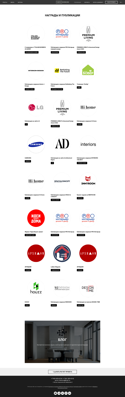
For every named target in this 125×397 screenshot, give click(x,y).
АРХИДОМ (28, 267)
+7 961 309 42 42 (68, 378)
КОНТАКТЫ (87, 2)
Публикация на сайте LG (32, 121)
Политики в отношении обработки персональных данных (60, 386)
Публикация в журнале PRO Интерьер (62, 232)
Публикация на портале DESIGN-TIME (88, 302)
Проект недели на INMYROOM (86, 195)
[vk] (62, 393)
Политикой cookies (77, 386)
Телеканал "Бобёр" (82, 84)
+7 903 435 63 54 (56, 378)
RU (120, 2)
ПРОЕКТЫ (5, 2)
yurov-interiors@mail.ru (62, 380)
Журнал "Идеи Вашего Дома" (34, 232)
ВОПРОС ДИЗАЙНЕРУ (98, 2)
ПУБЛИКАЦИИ (77, 2)
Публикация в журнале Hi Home (86, 121)
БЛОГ (62, 340)
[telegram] (59, 393)
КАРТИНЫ (20, 2)
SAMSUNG (28, 158)
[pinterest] (66, 393)
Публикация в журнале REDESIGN (61, 302)
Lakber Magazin (55, 267)
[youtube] (55, 393)
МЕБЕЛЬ (12, 2)
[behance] (69, 393)
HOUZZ (27, 302)
